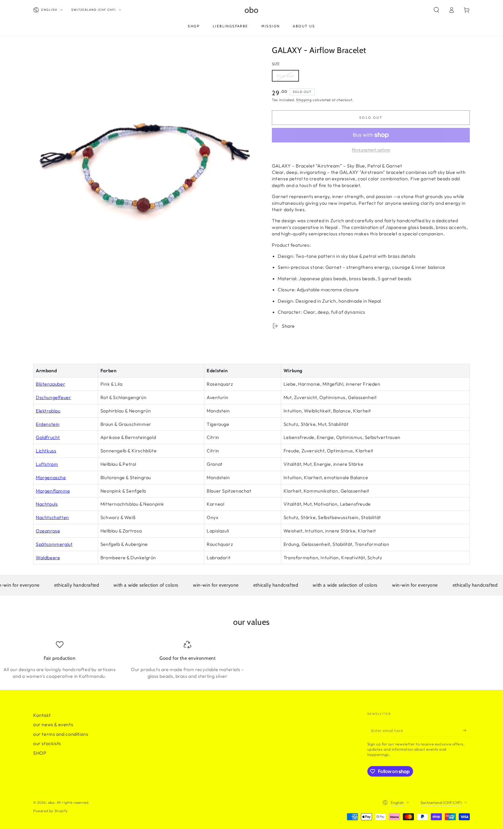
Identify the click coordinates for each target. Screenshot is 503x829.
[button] (436, 9)
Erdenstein (48, 424)
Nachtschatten (52, 517)
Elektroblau (48, 411)
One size (287, 77)
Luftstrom (47, 464)
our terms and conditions (60, 734)
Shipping (304, 100)
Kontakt (42, 715)
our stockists (47, 743)
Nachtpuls (47, 504)
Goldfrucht (48, 437)
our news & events (53, 724)
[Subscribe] (466, 730)
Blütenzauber (50, 384)
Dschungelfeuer (53, 397)
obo (51, 802)
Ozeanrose (48, 531)
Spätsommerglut (54, 544)
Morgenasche (51, 477)
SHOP (39, 753)
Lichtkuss (46, 451)
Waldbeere (48, 557)
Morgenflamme (53, 491)
